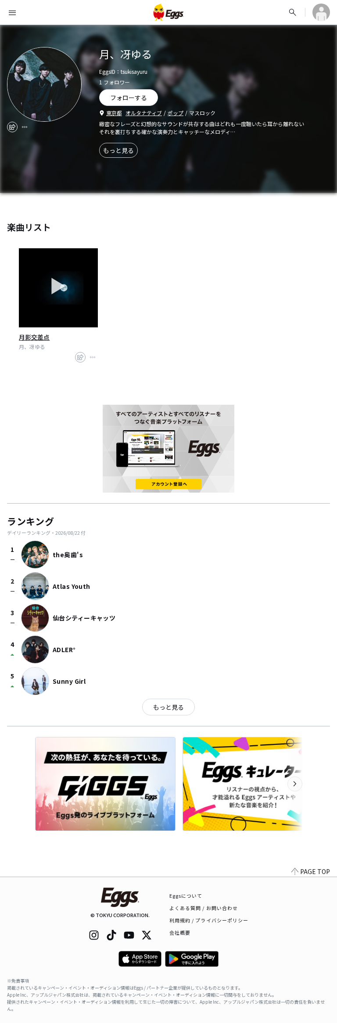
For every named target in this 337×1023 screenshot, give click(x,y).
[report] (24, 127)
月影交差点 (34, 337)
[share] (12, 127)
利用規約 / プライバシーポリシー (209, 920)
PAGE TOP (315, 871)
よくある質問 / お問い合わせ (203, 907)
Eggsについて (186, 895)
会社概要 (179, 932)
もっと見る (118, 150)
